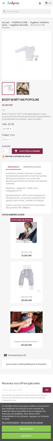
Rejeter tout (26, 428)
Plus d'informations (10, 422)
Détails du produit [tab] (32, 166)
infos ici (26, 207)
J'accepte (26, 435)
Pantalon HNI (26, 297)
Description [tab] (13, 166)
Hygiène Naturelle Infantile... (26, 341)
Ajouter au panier (27, 151)
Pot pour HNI (26, 252)
